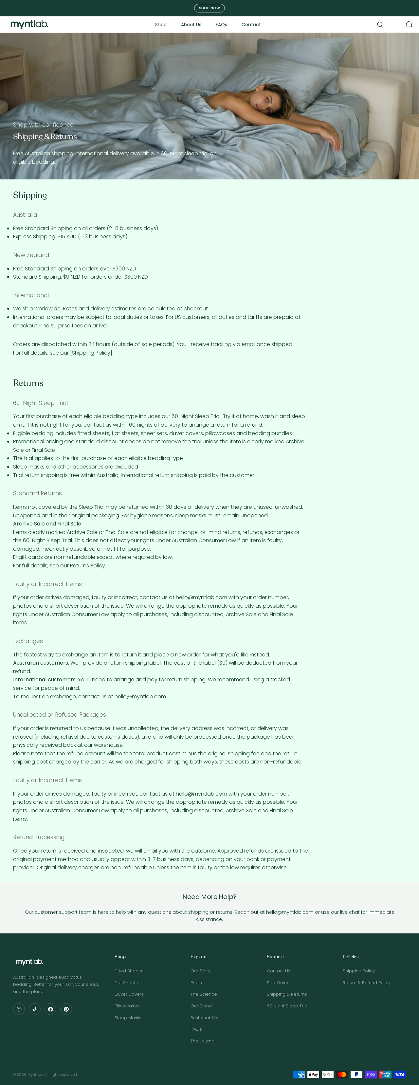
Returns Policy (87, 565)
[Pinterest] (66, 1009)
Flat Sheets (126, 983)
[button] (380, 24)
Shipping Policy (359, 971)
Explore (198, 957)
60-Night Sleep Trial (196, 416)
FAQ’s (196, 1029)
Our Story (200, 971)
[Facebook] (50, 1009)
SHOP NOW (209, 7)
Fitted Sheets (128, 971)
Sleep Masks (128, 1018)
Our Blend (201, 1006)
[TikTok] (35, 1009)
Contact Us (278, 971)
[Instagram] (19, 1009)
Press (196, 983)
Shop (120, 957)
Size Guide (278, 983)
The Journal (203, 1041)
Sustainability (204, 1018)
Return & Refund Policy (367, 983)
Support (275, 957)
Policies (350, 957)
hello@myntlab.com (201, 597)
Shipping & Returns (287, 994)
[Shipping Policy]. (91, 353)
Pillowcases (127, 1006)
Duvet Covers (129, 994)
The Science (204, 994)
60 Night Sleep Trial (287, 1006)
